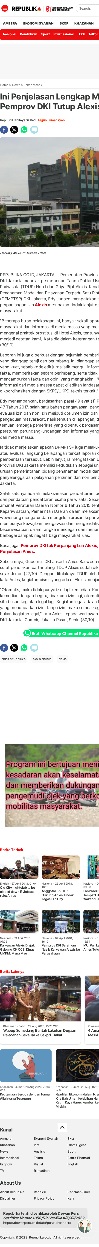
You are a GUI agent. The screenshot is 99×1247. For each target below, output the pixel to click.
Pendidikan (28, 34)
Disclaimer (7, 1198)
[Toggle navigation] (5, 8)
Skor (70, 1138)
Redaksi (40, 1192)
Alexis (41, 304)
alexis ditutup (42, 659)
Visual (38, 1164)
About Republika (12, 1192)
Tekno (38, 1158)
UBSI (81, 34)
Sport (45, 34)
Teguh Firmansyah (51, 120)
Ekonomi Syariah (38, 23)
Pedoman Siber (78, 1192)
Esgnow (6, 1164)
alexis (63, 659)
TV (2, 1171)
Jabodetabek (33, 85)
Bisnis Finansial (78, 1158)
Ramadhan (42, 1171)
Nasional (9, 34)
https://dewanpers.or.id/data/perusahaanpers (37, 1223)
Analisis (39, 1151)
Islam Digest (76, 1145)
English (72, 1164)
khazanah (83, 23)
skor (64, 23)
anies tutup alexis (14, 659)
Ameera (6, 1138)
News (16, 85)
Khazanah (7, 1145)
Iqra (37, 1145)
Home (4, 85)
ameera (10, 23)
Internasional (63, 34)
